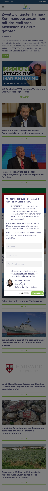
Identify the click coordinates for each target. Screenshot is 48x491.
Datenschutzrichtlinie (25, 276)
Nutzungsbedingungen (24, 274)
